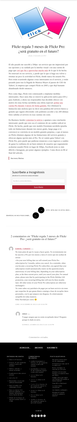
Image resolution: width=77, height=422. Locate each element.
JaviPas (33, 399)
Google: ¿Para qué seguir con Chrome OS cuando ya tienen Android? (60, 379)
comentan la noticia (34, 120)
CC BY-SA (39, 411)
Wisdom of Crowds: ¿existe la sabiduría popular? (58, 394)
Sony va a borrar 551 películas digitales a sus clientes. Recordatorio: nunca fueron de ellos (17, 392)
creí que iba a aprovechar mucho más (32, 70)
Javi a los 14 (13, 378)
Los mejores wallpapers (59, 390)
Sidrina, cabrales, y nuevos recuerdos (15, 369)
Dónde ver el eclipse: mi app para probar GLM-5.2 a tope (17, 399)
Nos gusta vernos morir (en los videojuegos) (59, 360)
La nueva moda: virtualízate (57, 386)
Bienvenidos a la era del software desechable (16, 381)
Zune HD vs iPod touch (59, 383)
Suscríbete (38, 187)
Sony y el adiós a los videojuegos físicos (15, 386)
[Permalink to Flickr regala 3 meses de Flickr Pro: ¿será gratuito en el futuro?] (38, 23)
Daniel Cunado (23, 249)
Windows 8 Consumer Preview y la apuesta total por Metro (60, 373)
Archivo (39, 348)
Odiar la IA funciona (15, 359)
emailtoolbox (35, 369)
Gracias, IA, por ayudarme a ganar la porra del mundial (17, 364)
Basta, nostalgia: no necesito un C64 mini (59, 368)
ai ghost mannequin (37, 361)
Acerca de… (25, 348)
